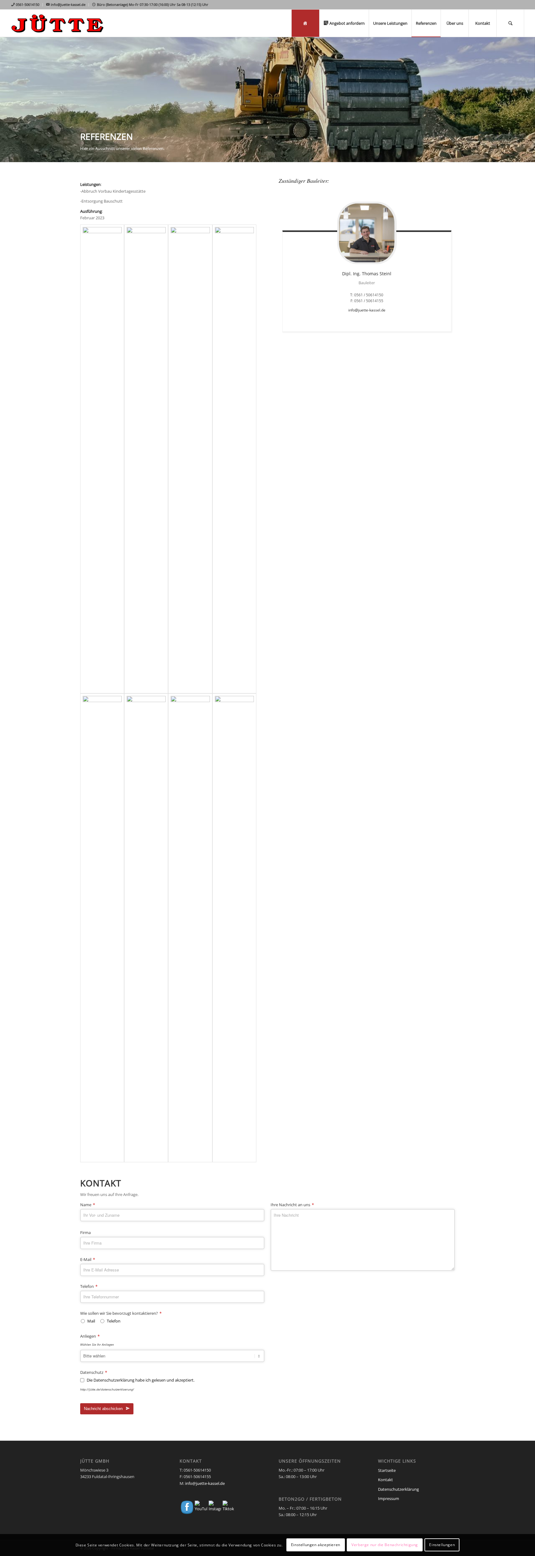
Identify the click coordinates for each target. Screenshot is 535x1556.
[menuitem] (27, 4)
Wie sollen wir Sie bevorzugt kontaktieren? (121, 1313)
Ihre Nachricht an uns (292, 1204)
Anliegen (90, 1336)
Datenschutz (93, 1372)
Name (87, 1204)
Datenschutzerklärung (398, 1489)
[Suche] (510, 23)
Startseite (387, 1470)
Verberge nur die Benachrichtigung (384, 1545)
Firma (85, 1232)
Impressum (388, 1498)
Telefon (89, 1286)
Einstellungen (442, 1545)
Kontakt (385, 1479)
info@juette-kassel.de (366, 309)
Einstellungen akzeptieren (315, 1545)
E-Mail (87, 1259)
